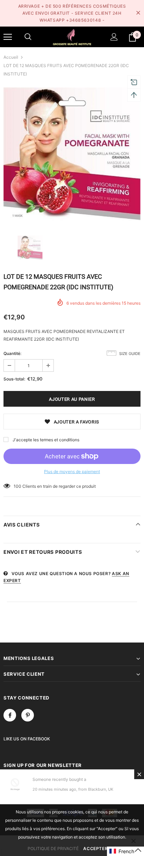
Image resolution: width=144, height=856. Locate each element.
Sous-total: (14, 379)
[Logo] (72, 36)
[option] (72, 154)
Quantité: (12, 353)
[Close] (139, 774)
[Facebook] (9, 715)
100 (17, 486)
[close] (138, 13)
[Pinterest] (27, 715)
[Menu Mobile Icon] (7, 37)
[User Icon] (114, 37)
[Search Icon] (27, 37)
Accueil (10, 57)
